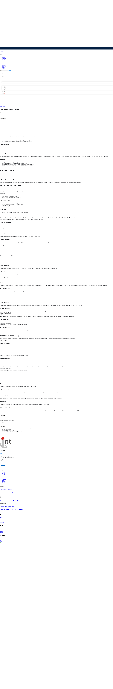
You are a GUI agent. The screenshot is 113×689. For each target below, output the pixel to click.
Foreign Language (4, 65)
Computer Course (4, 58)
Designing (3, 60)
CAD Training (3, 57)
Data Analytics (3, 59)
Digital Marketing (4, 479)
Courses (3, 97)
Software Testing (4, 66)
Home (2, 96)
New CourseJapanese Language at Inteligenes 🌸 (10, 492)
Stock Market (3, 67)
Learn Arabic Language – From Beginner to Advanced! (11, 509)
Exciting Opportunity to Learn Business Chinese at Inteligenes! (13, 500)
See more (1, 453)
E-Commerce (3, 480)
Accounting (3, 472)
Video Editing (3, 68)
